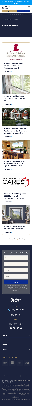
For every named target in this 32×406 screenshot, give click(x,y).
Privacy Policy (23, 399)
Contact (4, 349)
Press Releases (8, 19)
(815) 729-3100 (17, 310)
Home (2, 19)
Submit (16, 282)
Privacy (25, 375)
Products (4, 335)
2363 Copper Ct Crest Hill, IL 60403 (16, 314)
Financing (16, 375)
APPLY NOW (15, 3)
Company (5, 340)
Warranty (6, 375)
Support (4, 344)
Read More (7, 71)
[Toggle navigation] (29, 7)
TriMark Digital (22, 382)
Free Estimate (23, 11)
